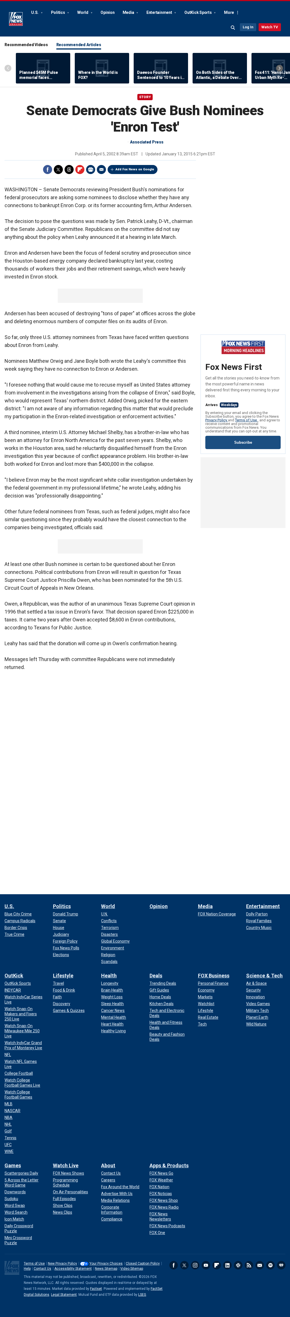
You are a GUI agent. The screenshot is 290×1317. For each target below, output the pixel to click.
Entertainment (159, 12)
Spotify (270, 1265)
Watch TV (269, 27)
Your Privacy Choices (106, 1263)
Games (13, 1165)
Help (27, 1269)
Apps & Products (169, 1165)
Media (129, 12)
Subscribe (243, 442)
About (108, 1165)
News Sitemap (106, 1269)
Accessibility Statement (73, 1269)
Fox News (16, 19)
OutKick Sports (198, 12)
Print (90, 169)
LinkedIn (227, 1265)
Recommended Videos (26, 44)
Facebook (47, 169)
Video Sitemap (131, 1269)
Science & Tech (264, 976)
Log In (248, 27)
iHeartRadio (281, 1265)
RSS (249, 1265)
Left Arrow (8, 68)
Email (101, 169)
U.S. (35, 12)
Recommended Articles (78, 44)
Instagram (195, 1265)
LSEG (142, 1295)
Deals (156, 976)
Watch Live (65, 1165)
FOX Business (213, 976)
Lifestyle (63, 976)
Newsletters (259, 1265)
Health (109, 976)
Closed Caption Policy (143, 1263)
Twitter (58, 169)
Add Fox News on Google (135, 169)
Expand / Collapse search (233, 27)
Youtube (206, 1265)
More (229, 12)
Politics (58, 12)
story (145, 97)
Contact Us (42, 1269)
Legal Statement (64, 1295)
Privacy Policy (216, 420)
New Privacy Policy (62, 1263)
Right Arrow (279, 68)
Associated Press (146, 142)
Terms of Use (246, 420)
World (83, 12)
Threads (69, 169)
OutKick (14, 976)
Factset (96, 1289)
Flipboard (79, 169)
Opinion (107, 12)
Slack (238, 1265)
